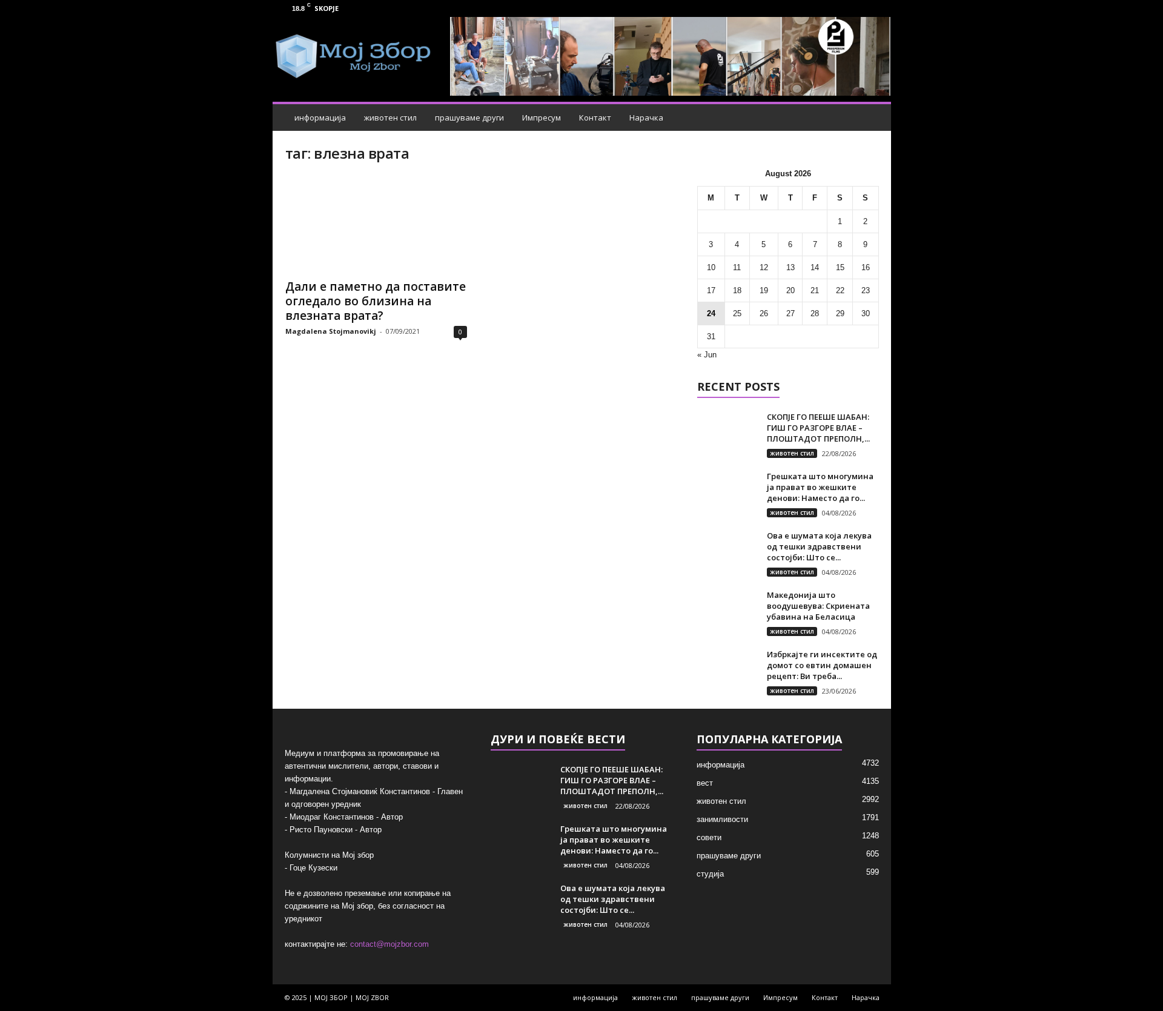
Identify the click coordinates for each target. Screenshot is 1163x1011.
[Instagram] (874, 8)
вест (705, 782)
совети (709, 837)
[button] (873, 117)
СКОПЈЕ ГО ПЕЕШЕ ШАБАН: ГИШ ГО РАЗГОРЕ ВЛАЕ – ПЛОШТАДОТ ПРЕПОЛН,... (818, 427)
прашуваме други (469, 117)
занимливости (722, 819)
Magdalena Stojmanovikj (330, 331)
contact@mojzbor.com (389, 944)
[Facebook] (856, 8)
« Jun (707, 354)
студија (710, 873)
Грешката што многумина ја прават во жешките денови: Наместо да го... (820, 487)
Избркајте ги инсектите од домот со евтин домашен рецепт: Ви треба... (822, 665)
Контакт (595, 117)
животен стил (390, 117)
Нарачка (646, 117)
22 (840, 290)
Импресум (541, 117)
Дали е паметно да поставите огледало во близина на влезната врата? (375, 301)
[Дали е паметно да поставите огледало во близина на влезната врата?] (376, 223)
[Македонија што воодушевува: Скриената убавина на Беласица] (727, 612)
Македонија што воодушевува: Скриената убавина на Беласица (818, 605)
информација (320, 117)
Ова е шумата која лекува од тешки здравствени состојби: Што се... (819, 546)
